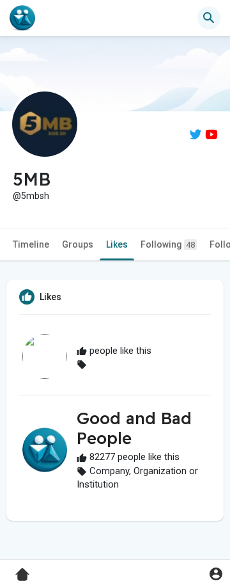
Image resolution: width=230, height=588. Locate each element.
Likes (117, 244)
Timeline (31, 244)
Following (168, 244)
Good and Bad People (134, 428)
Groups (77, 244)
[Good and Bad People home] (22, 18)
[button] (215, 573)
